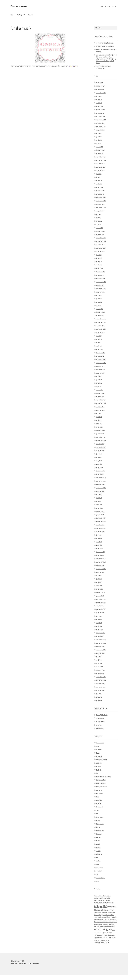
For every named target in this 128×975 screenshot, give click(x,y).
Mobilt (98, 837)
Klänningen (99, 817)
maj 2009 (99, 461)
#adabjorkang (109, 903)
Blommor (97, 919)
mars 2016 (99, 187)
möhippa (97, 935)
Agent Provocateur (108, 915)
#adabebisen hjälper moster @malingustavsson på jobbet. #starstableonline (102, 900)
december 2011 (101, 359)
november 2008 (101, 481)
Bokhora (99, 763)
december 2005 (101, 599)
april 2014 (99, 265)
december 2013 (101, 278)
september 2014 (101, 248)
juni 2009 (99, 457)
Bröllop (107, 6)
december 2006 (101, 559)
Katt (97, 814)
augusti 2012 (100, 332)
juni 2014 (99, 258)
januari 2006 (100, 596)
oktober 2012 (100, 326)
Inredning (99, 803)
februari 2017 (100, 150)
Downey (114, 919)
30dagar (97, 910)
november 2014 (101, 241)
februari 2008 (100, 511)
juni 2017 (99, 137)
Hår (97, 797)
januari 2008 (100, 515)
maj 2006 (99, 582)
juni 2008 (99, 498)
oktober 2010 (100, 407)
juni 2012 (99, 339)
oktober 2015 (100, 204)
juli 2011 (98, 376)
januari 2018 (100, 113)
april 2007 (99, 545)
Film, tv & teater (101, 787)
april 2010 (99, 424)
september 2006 (101, 569)
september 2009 (101, 447)
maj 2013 (99, 302)
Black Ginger (100, 722)
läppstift (104, 933)
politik (98, 851)
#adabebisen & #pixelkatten (102, 896)
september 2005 (101, 609)
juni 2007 (99, 538)
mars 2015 (99, 228)
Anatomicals (97, 917)
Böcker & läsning (101, 760)
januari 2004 (100, 673)
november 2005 (101, 602)
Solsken (106, 938)
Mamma (98, 834)
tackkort (112, 938)
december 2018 (101, 93)
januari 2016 (100, 194)
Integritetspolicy (17, 963)
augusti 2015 (100, 211)
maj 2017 (99, 140)
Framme (98, 725)
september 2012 (101, 329)
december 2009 (101, 437)
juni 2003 (99, 697)
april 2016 (99, 184)
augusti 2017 (100, 130)
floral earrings (106, 922)
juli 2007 (98, 535)
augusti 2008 (100, 491)
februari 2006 (100, 592)
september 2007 (101, 528)
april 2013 (99, 305)
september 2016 (101, 167)
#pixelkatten (111, 907)
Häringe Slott (111, 926)
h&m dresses (106, 924)
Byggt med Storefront (31, 963)
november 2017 (101, 120)
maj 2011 (99, 383)
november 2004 (101, 643)
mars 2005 (99, 629)
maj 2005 (99, 623)
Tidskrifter (99, 868)
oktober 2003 (100, 683)
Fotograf (99, 790)
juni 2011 (99, 380)
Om (102, 6)
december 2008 (101, 478)
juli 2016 (98, 174)
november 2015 (101, 201)
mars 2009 (99, 467)
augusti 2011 (100, 373)
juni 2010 (99, 417)
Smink (98, 861)
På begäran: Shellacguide (103, 67)
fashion (101, 922)
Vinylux (107, 942)
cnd (111, 919)
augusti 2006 (100, 572)
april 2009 (99, 464)
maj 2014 (99, 261)
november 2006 (101, 562)
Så (109, 938)
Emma (98, 49)
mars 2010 (99, 427)
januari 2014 (100, 275)
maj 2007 (99, 542)
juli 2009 (98, 454)
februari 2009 (100, 471)
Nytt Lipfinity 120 (107, 43)
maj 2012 (99, 342)
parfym (102, 935)
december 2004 (101, 640)
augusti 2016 (100, 170)
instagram (99, 807)
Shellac (100, 937)
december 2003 (101, 677)
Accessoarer (100, 743)
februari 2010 (100, 430)
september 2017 (101, 126)
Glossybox (97, 924)
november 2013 (101, 282)
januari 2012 (100, 356)
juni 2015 (99, 218)
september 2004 (101, 650)
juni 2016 (99, 177)
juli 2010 (98, 413)
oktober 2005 (100, 606)
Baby (97, 753)
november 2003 (101, 680)
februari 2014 (100, 272)
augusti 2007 (100, 532)
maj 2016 (99, 180)
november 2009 (101, 440)
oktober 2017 (100, 123)
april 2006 (99, 586)
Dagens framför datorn (103, 776)
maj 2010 (99, 420)
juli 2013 (98, 295)
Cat (97, 773)
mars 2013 (99, 309)
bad (112, 917)
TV (97, 874)
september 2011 (101, 370)
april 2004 (99, 663)
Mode (98, 841)
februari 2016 (100, 191)
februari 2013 (100, 312)
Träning (98, 871)
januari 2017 (100, 153)
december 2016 (101, 157)
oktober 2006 (100, 565)
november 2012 (101, 322)
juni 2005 (99, 619)
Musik (98, 844)
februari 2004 (100, 670)
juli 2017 (98, 133)
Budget (98, 770)
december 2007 (101, 518)
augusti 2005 (100, 613)
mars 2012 (99, 349)
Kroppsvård (100, 824)
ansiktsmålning (106, 917)
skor (97, 857)
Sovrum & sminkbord (107, 46)
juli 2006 (98, 575)
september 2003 (101, 687)
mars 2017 (99, 147)
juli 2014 (98, 255)
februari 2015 (100, 231)
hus (106, 926)
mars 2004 (99, 667)
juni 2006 (99, 579)
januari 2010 (100, 434)
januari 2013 (100, 315)
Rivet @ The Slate (101, 715)
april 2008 (99, 505)
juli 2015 (98, 214)
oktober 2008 (100, 484)
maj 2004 (99, 660)
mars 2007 (99, 548)
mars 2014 (99, 268)
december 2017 (101, 116)
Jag (97, 810)
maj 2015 (99, 221)
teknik (98, 864)
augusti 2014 (100, 251)
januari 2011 (100, 396)
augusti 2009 (100, 451)
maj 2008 (99, 501)
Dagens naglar (100, 783)
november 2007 (101, 521)
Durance (96, 922)
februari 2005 (100, 633)
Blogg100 (99, 756)
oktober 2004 (100, 646)
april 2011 (99, 386)
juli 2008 (98, 494)
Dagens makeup (101, 780)
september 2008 (101, 488)
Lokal (98, 827)
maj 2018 (99, 103)
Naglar (98, 847)
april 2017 (99, 143)
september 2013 (101, 289)
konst (98, 820)
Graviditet (99, 793)
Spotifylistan (73, 66)
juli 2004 (98, 656)
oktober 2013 (100, 285)
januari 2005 (100, 636)
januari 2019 (100, 89)
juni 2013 (99, 299)
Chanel (106, 919)
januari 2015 (100, 235)
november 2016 (101, 160)
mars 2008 (99, 508)
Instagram (106, 929)
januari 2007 (100, 555)
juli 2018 (98, 96)
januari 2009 (100, 474)
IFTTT (97, 929)
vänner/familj (100, 878)
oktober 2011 (100, 366)
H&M (101, 924)
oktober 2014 (100, 245)
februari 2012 (100, 353)
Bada (114, 917)
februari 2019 (100, 86)
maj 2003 (99, 700)
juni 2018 (99, 99)
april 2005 (99, 626)
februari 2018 (100, 110)
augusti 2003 (100, 690)
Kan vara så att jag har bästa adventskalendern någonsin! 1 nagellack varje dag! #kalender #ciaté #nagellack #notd (106, 59)
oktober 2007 (100, 525)
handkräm (112, 924)
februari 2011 (100, 393)
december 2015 (101, 197)
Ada (97, 746)
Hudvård (99, 800)
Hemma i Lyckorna (99, 926)
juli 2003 (98, 694)
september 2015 (101, 207)
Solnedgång (100, 718)
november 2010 (101, 403)
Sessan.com (19, 6)
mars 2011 (99, 390)
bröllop (102, 919)
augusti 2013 (100, 292)
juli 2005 (98, 616)
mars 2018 (99, 106)
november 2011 (101, 363)
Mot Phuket (99, 728)
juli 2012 (98, 336)
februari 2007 (100, 552)
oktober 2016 (100, 164)
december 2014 (101, 238)
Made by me (100, 830)
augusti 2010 (100, 410)
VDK (97, 881)
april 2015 (99, 224)
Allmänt (98, 749)
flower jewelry (113, 922)
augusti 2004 (100, 653)
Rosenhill (99, 854)
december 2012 (101, 319)
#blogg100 (100, 906)
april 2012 (99, 346)
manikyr (109, 933)
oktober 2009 (100, 444)
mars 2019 (99, 83)
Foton (114, 6)
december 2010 (101, 400)
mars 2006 (99, 589)
